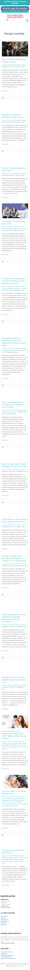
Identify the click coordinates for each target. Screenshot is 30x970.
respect (16, 806)
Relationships (18, 228)
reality (3, 806)
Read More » (5, 91)
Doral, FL (3, 918)
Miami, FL (3, 922)
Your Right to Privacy (6, 952)
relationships (13, 747)
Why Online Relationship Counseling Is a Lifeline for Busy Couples (13, 404)
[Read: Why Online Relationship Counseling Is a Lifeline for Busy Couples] (15, 391)
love (8, 747)
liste (16, 804)
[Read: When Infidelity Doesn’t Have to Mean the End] (15, 49)
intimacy (4, 747)
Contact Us (4, 953)
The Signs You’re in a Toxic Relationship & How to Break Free (14, 679)
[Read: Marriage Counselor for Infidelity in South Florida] (15, 104)
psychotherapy (20, 861)
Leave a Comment (7, 65)
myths (13, 861)
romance (20, 747)
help (10, 861)
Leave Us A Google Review (8, 958)
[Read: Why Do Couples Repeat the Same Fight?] (15, 157)
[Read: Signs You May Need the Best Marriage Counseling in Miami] (15, 453)
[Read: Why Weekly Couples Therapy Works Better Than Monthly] (15, 509)
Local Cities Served (6, 956)
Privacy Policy (20, 966)
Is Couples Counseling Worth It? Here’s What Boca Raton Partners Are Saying (14, 281)
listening (20, 804)
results (4, 863)
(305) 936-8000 (5, 906)
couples (12, 804)
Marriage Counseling (19, 65)
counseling (5, 861)
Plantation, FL (4, 919)
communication (6, 802)
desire (24, 745)
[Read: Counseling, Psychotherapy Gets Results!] (15, 840)
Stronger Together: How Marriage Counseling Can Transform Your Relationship (14, 558)
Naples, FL (4, 924)
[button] (7, 20)
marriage (25, 804)
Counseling (20, 227)
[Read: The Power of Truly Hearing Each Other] (15, 210)
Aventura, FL (4, 916)
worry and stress (18, 857)
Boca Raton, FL (5, 921)
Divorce (23, 286)
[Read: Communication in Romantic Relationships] (15, 781)
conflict (13, 802)
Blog (15, 227)
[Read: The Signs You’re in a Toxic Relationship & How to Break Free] (15, 665)
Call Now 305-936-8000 (7, 955)
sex (24, 747)
